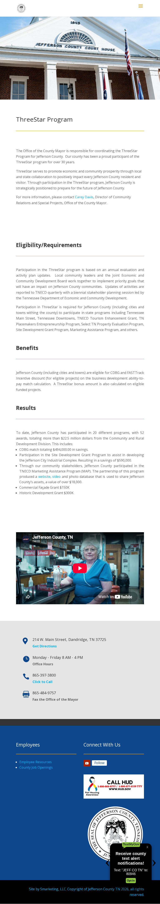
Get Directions (44, 646)
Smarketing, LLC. (53, 889)
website (44, 476)
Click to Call (42, 681)
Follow (99, 762)
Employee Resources (35, 762)
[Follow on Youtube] (87, 763)
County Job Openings (36, 767)
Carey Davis (84, 197)
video (56, 476)
